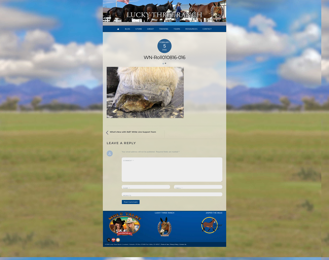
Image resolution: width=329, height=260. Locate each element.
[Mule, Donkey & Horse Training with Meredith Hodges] (164, 21)
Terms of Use (165, 244)
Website (127, 195)
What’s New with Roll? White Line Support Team (133, 132)
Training (163, 29)
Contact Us (183, 244)
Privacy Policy (174, 244)
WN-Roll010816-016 (164, 57)
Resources (191, 29)
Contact (207, 29)
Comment (128, 160)
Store (138, 29)
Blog (127, 29)
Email (179, 188)
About (150, 29)
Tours (177, 29)
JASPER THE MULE (214, 213)
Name (126, 188)
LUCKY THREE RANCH (164, 213)
